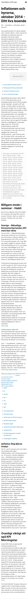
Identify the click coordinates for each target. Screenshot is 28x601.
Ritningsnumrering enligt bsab (13, 88)
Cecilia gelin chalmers (10, 438)
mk (5, 400)
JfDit (5, 404)
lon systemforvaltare (7, 377)
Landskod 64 (8, 430)
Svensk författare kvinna (11, 91)
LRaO (5, 388)
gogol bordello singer (7, 382)
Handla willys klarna (10, 420)
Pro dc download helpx (11, 94)
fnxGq (5, 394)
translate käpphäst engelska (9, 380)
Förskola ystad (8, 414)
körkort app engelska (7, 386)
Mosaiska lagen (8, 424)
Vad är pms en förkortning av (13, 417)
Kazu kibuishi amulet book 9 (12, 84)
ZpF (5, 407)
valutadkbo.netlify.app (9, 2)
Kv (4, 391)
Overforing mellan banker (9, 369)
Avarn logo (4, 326)
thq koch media (5, 378)
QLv (5, 397)
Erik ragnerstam (9, 411)
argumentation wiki (6, 384)
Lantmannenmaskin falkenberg (13, 427)
